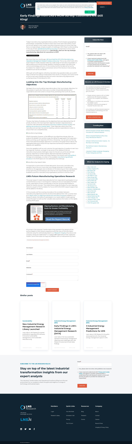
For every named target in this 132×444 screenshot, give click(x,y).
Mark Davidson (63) (92, 187)
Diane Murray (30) (92, 177)
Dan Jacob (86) (91, 174)
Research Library (55, 415)
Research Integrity (60, 233)
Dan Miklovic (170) (92, 175)
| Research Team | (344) (93, 199)
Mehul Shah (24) (91, 191)
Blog (82, 411)
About (97, 411)
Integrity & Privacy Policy (102, 427)
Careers (97, 419)
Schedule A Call (70, 415)
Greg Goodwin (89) (92, 179)
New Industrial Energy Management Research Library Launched (34, 326)
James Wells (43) (91, 180)
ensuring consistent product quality (61, 124)
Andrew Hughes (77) (92, 168)
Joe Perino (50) (91, 184)
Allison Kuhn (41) (91, 167)
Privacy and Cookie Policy (94, 60)
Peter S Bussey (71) (92, 197)
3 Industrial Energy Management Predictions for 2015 (95, 328)
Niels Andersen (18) (92, 194)
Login (52, 411)
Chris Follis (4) (90, 172)
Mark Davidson (33, 26)
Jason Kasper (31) (91, 182)
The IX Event (69, 423)
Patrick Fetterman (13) (93, 196)
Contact (97, 415)
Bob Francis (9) (91, 170)
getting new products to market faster (38, 126)
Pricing (68, 419)
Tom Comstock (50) (92, 201)
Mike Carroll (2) (91, 192)
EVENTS (102, 7)
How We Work (70, 411)
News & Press (99, 423)
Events (83, 419)
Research (83, 415)
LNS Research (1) (91, 186)
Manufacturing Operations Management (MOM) (38, 240)
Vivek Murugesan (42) (93, 203)
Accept (89, 12)
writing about (72, 155)
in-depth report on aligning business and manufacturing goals (47, 195)
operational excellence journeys (47, 49)
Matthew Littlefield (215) (93, 189)
